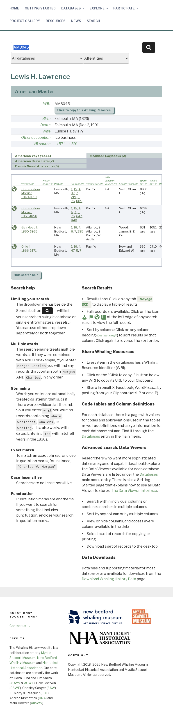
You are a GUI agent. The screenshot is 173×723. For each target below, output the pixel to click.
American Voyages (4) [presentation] (33, 156)
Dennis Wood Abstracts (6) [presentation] (37, 166)
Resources (55, 21)
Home (14, 8)
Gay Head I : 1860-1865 (29, 229)
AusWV (36, 703)
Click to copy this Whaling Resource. (84, 110)
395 (80, 231)
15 (75, 189)
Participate (124, 8)
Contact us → (19, 626)
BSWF (15, 688)
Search (93, 21)
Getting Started (40, 8)
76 (73, 201)
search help (26, 275)
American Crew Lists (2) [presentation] (34, 161)
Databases (71, 8)
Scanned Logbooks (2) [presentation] (108, 156)
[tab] (49, 155)
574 (62, 144)
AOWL (29, 683)
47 (73, 193)
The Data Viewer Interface (134, 490)
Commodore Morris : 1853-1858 (30, 212)
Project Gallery (24, 21)
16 (75, 227)
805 (79, 201)
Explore (97, 8)
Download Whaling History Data (109, 579)
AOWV (15, 683)
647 (79, 216)
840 (74, 220)
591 (74, 144)
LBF (44, 693)
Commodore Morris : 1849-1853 (30, 193)
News (76, 21)
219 (73, 197)
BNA (42, 698)
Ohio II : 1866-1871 (28, 248)
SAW (51, 688)
